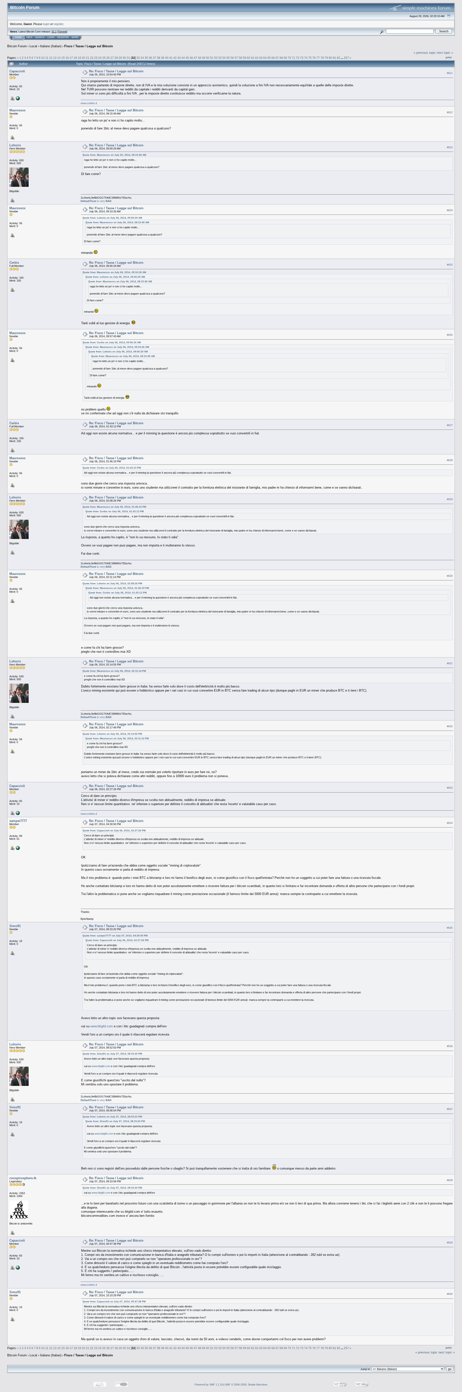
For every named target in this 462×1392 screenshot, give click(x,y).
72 (297, 57)
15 (63, 57)
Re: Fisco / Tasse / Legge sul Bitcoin (116, 71)
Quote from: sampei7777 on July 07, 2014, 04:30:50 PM (115, 935)
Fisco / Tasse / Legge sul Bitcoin (88, 46)
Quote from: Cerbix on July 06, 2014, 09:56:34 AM (112, 342)
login (46, 24)
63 (261, 57)
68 (281, 57)
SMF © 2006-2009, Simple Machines (246, 1384)
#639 (450, 1242)
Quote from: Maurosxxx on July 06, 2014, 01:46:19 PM (114, 506)
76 (314, 57)
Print (449, 57)
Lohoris (15, 145)
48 (199, 57)
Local (33, 46)
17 (71, 57)
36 (150, 57)
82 (338, 57)
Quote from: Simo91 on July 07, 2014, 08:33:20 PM (112, 1053)
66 (273, 57)
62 (256, 57)
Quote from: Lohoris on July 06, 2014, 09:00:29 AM (112, 217)
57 (236, 57)
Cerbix (14, 262)
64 (265, 57)
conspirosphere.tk (22, 1178)
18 (75, 57)
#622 (450, 112)
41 (171, 57)
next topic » (445, 52)
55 (228, 57)
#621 (450, 73)
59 (244, 57)
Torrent (62, 31)
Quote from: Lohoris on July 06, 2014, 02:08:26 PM (112, 583)
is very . (96, 201)
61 (252, 57)
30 (124, 57)
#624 (450, 210)
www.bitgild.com (101, 1026)
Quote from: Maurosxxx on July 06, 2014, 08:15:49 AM (114, 155)
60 (248, 57)
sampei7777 (18, 821)
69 (285, 57)
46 (191, 57)
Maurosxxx (17, 110)
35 (146, 57)
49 (203, 57)
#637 (450, 1109)
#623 (450, 147)
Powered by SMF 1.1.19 (209, 1384)
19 (79, 57)
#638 (450, 1180)
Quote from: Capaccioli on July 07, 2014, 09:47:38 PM (114, 1301)
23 (95, 57)
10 (43, 57)
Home (18, 37)
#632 (450, 726)
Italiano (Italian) (50, 46)
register (58, 24)
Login (50, 37)
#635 (450, 928)
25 (104, 57)
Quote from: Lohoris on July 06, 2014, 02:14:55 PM (112, 734)
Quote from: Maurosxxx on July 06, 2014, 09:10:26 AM (114, 272)
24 (100, 57)
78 (322, 57)
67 (277, 57)
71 (293, 57)
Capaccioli (17, 71)
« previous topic (425, 52)
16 (67, 57)
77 (318, 57)
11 (46, 57)
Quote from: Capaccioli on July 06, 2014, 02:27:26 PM (114, 830)
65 (269, 57)
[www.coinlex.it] (17, 98)
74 (306, 57)
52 (216, 57)
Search (40, 37)
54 (224, 57)
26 (108, 57)
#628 (450, 460)
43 (179, 57)
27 (112, 57)
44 (183, 57)
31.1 (54, 31)
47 (195, 57)
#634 (450, 822)
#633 (450, 787)
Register (63, 37)
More (75, 37)
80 (330, 57)
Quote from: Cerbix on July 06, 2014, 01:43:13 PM (112, 467)
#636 (450, 1046)
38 (158, 57)
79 (326, 57)
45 (187, 57)
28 (116, 57)
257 (346, 57)
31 (128, 57)
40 (166, 57)
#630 (450, 575)
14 (59, 57)
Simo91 (15, 926)
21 (87, 57)
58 (240, 57)
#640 (450, 1293)
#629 (450, 499)
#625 (450, 264)
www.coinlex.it (89, 103)
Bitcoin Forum (17, 46)
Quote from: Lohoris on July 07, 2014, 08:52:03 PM (112, 1116)
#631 (450, 663)
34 (142, 57)
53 (220, 57)
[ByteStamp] (17, 847)
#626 (450, 334)
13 (55, 57)
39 (162, 57)
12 (50, 57)
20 (83, 57)
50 (207, 57)
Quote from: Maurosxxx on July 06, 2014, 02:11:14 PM (114, 671)
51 (211, 57)
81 (334, 57)
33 (138, 57)
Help (29, 37)
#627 (450, 425)
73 (301, 57)
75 (310, 57)
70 (289, 57)
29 (120, 57)
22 (91, 57)
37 (154, 57)
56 (232, 57)
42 (175, 57)
